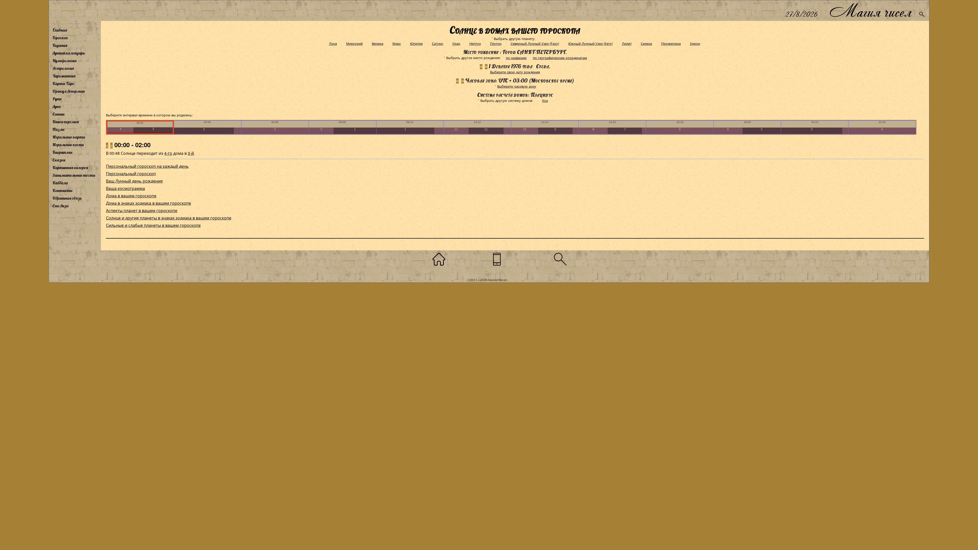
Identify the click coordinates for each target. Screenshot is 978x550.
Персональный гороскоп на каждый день (147, 166)
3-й (191, 153)
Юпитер (416, 43)
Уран (456, 43)
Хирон (695, 43)
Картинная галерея (70, 167)
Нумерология (64, 60)
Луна (56, 106)
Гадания (59, 45)
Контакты (62, 190)
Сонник (58, 114)
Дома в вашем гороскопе (131, 196)
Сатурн (437, 43)
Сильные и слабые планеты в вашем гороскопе (153, 225)
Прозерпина (671, 43)
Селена (646, 43)
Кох (545, 100)
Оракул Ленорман (68, 91)
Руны (57, 98)
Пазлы (58, 129)
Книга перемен (65, 121)
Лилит (627, 43)
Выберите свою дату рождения (515, 72)
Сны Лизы (60, 205)
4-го (168, 153)
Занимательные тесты (73, 175)
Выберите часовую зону (516, 86)
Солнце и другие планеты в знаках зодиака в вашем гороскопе (168, 218)
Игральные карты (68, 137)
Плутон (495, 43)
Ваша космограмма (125, 188)
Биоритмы (62, 152)
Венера (377, 43)
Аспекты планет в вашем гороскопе (141, 210)
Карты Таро (63, 83)
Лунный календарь (68, 53)
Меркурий (354, 43)
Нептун (475, 43)
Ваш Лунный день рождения (134, 181)
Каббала (60, 182)
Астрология (63, 68)
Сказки (58, 159)
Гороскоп (60, 37)
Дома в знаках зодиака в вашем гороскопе (148, 203)
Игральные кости (68, 144)
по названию (516, 57)
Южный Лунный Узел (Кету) (590, 43)
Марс (396, 43)
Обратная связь (67, 198)
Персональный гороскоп (131, 173)
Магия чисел (870, 10)
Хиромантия (63, 75)
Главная (59, 30)
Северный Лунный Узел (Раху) (535, 43)
